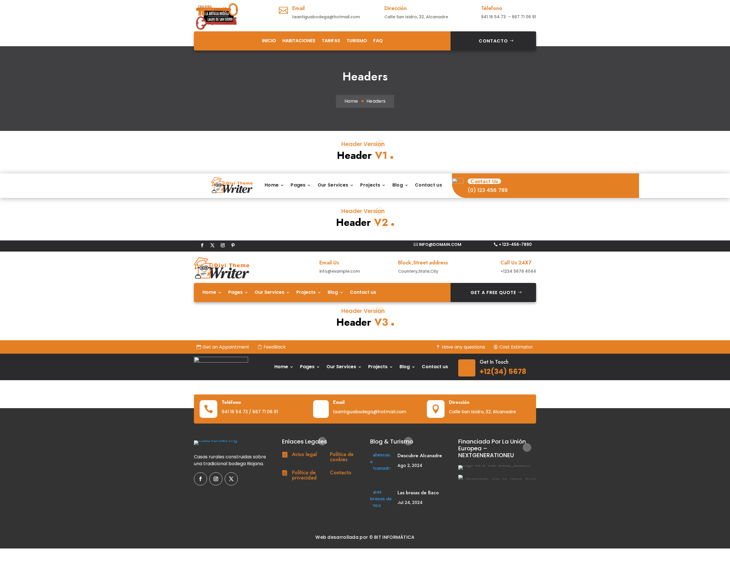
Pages (298, 185)
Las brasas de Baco (418, 492)
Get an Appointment (225, 347)
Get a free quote (493, 292)
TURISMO (356, 40)
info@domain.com (440, 244)
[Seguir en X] (212, 245)
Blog (397, 185)
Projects (370, 185)
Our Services (333, 185)
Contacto (493, 41)
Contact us (428, 185)
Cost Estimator (516, 347)
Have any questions (463, 347)
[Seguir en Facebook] (202, 245)
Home (351, 101)
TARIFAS (331, 40)
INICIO (269, 40)
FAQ (378, 40)
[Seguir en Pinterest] (233, 245)
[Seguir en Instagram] (223, 245)
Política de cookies (342, 457)
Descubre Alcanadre (420, 455)
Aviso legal (304, 454)
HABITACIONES (298, 40)
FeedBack (274, 347)
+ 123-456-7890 (515, 244)
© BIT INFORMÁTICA (392, 537)
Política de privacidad (304, 475)
